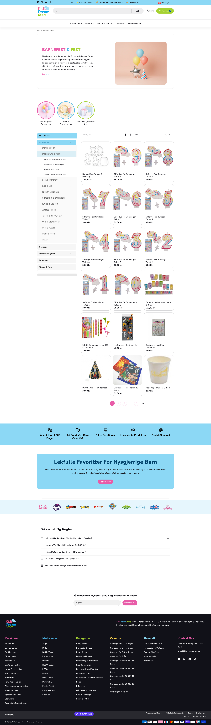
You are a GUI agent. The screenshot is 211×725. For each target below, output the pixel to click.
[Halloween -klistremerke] (127, 327)
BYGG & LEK (47, 186)
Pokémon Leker (12, 690)
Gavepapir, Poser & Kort (86, 123)
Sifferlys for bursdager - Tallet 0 (125, 303)
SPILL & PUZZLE (48, 228)
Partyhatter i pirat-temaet (94, 388)
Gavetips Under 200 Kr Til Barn (122, 670)
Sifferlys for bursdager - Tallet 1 (94, 303)
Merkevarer (49, 638)
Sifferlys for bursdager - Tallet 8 (157, 175)
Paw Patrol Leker (13, 682)
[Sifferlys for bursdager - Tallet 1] (96, 284)
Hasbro (45, 660)
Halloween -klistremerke (126, 345)
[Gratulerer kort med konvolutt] (159, 327)
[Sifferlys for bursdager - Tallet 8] (159, 156)
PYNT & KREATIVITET (51, 222)
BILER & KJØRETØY (50, 180)
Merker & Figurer (47, 253)
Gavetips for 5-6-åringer (121, 652)
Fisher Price (47, 656)
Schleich (46, 694)
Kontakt (186, 716)
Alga (44, 643)
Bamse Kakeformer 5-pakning (92, 175)
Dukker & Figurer (84, 656)
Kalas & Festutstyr (51, 169)
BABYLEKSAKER (48, 148)
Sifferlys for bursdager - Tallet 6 (125, 218)
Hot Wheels (48, 665)
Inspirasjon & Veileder (120, 691)
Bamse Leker (11, 648)
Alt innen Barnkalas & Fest (55, 159)
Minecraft (9, 677)
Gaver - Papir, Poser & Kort (55, 174)
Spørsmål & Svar (151, 652)
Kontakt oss (186, 638)
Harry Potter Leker (13, 669)
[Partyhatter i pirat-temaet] (96, 370)
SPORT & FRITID (48, 234)
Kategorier (44, 142)
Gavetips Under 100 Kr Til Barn (122, 662)
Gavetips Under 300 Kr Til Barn (122, 678)
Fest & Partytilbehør (66, 123)
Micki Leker (47, 677)
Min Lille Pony (11, 673)
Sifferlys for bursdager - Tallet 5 (157, 218)
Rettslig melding (199, 716)
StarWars (9, 699)
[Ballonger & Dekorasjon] (46, 110)
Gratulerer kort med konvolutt (155, 346)
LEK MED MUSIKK (49, 210)
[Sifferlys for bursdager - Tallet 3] (127, 242)
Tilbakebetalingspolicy (175, 713)
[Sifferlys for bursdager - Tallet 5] (159, 199)
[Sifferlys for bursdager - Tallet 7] (96, 199)
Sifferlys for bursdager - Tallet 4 (94, 261)
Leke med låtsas (83, 673)
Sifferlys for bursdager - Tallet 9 (125, 175)
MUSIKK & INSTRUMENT (52, 216)
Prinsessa (80, 686)
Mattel (45, 673)
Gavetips (43, 247)
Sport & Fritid (82, 699)
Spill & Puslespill (84, 694)
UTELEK (45, 240)
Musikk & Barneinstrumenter (89, 677)
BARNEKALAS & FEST (51, 154)
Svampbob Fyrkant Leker (16, 703)
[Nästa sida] (142, 403)
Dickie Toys (47, 652)
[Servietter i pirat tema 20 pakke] (127, 370)
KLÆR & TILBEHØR (50, 204)
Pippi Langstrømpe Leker (16, 686)
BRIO (44, 648)
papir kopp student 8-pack (158, 388)
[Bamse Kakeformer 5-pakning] (96, 156)
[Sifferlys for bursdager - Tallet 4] (96, 242)
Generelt (149, 638)
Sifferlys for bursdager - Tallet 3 (125, 261)
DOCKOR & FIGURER (50, 192)
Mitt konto (148, 660)
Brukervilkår (201, 713)
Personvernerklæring (154, 713)
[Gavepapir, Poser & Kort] (86, 110)
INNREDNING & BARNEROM (53, 198)
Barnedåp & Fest (84, 648)
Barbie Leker (11, 652)
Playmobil (47, 682)
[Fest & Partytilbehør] (66, 110)
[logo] (11, 623)
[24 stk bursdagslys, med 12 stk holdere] (96, 327)
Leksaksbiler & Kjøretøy (87, 669)
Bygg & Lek (81, 652)
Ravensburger (48, 690)
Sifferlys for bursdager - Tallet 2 (157, 261)
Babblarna (10, 643)
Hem (38, 31)
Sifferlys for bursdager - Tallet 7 (94, 218)
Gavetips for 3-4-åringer (121, 648)
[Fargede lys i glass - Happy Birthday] (159, 284)
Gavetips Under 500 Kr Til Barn (122, 686)
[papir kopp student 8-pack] (159, 370)
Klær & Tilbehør (83, 665)
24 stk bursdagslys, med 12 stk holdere (95, 346)
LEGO (45, 669)
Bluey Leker (10, 656)
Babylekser (81, 643)
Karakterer (12, 638)
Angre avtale (150, 656)
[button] (165, 11)
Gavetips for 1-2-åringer (121, 643)
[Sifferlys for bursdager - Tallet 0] (127, 284)
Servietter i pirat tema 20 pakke (126, 389)
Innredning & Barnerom (87, 660)
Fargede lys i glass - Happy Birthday (159, 303)
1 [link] (112, 403)
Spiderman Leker (13, 694)
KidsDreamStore (19, 722)
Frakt (190, 713)
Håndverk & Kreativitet (86, 690)
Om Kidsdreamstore (153, 643)
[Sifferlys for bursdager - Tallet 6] (127, 199)
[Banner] (43, 507)
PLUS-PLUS (48, 686)
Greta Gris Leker (12, 665)
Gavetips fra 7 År (118, 656)
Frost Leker (10, 660)
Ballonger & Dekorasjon (46, 123)
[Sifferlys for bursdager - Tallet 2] (159, 242)
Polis (78, 682)
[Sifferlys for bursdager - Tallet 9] (127, 156)
